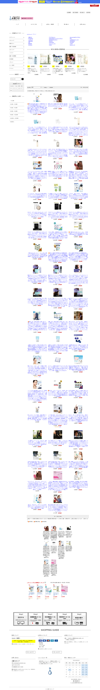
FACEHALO (30, 38)
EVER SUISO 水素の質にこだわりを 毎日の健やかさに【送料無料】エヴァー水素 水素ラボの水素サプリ (68, 548)
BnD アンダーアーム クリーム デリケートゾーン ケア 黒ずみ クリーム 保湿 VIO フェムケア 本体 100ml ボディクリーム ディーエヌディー (53, 549)
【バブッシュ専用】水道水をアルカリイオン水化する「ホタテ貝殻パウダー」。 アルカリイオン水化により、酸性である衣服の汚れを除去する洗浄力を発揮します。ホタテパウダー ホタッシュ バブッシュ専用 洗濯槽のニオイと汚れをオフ (58, 368)
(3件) (40, 376)
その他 (71, 43)
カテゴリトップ (29, 34)
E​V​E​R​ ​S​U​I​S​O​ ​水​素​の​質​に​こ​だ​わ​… (56, 594)
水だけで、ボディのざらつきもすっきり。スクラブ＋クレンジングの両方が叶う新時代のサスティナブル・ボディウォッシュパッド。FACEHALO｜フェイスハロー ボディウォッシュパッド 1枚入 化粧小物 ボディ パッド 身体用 (37, 214)
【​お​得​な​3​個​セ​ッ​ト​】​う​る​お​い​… (48, 594)
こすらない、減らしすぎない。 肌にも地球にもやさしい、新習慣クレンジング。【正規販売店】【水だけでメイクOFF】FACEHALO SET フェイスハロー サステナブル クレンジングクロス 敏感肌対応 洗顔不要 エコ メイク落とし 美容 (78, 196)
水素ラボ (30, 37)
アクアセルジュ (52, 37)
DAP (29, 42)
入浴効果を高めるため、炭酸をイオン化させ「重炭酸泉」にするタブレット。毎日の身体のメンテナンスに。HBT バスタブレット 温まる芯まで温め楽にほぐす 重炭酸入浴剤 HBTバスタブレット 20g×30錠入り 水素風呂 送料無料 (79, 347)
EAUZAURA (51, 42)
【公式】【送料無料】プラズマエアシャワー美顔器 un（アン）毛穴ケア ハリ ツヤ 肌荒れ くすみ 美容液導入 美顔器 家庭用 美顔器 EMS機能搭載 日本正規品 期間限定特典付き (53, 535)
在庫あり (45, 87)
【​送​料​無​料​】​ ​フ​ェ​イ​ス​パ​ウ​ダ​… (40, 594)
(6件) (60, 426)
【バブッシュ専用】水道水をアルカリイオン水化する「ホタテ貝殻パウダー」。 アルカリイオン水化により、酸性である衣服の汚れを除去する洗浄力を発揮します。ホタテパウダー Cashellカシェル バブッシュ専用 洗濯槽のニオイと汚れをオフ (58, 129)
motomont (30, 44)
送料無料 (51, 87)
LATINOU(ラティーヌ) (74, 39)
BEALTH (51, 41)
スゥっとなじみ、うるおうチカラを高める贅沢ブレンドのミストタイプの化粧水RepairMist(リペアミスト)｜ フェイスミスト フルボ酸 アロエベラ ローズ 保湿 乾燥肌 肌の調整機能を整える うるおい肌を (37, 196)
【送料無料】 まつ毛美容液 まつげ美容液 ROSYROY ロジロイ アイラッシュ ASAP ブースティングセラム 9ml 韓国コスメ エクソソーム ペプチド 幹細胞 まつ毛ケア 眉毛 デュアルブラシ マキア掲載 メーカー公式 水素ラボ (53, 569)
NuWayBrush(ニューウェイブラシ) (56, 38)
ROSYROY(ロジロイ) (53, 39)
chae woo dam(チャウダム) (75, 37)
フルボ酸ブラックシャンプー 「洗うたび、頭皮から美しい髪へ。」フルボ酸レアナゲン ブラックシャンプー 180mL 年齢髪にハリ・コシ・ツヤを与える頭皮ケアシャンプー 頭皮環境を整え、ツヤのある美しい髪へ (37, 443)
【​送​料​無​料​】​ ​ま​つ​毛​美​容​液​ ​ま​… (64, 594)
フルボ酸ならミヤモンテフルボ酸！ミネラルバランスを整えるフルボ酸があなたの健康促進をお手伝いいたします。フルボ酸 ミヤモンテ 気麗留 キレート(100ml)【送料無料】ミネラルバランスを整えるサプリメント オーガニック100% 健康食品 (58, 196)
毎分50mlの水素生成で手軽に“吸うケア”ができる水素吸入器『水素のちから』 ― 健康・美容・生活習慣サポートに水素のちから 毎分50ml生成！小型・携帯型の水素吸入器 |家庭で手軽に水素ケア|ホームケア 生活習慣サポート (78, 368)
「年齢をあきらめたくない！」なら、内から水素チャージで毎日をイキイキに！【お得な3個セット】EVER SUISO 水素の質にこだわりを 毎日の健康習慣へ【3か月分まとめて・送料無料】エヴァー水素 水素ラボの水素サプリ (37, 255)
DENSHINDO (72, 41)
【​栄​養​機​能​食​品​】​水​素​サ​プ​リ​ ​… (31, 594)
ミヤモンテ (30, 39)
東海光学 (30, 43)
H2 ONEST (72, 42)
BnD (71, 38)
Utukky (50, 44)
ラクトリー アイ (52, 43)
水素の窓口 (30, 41)
